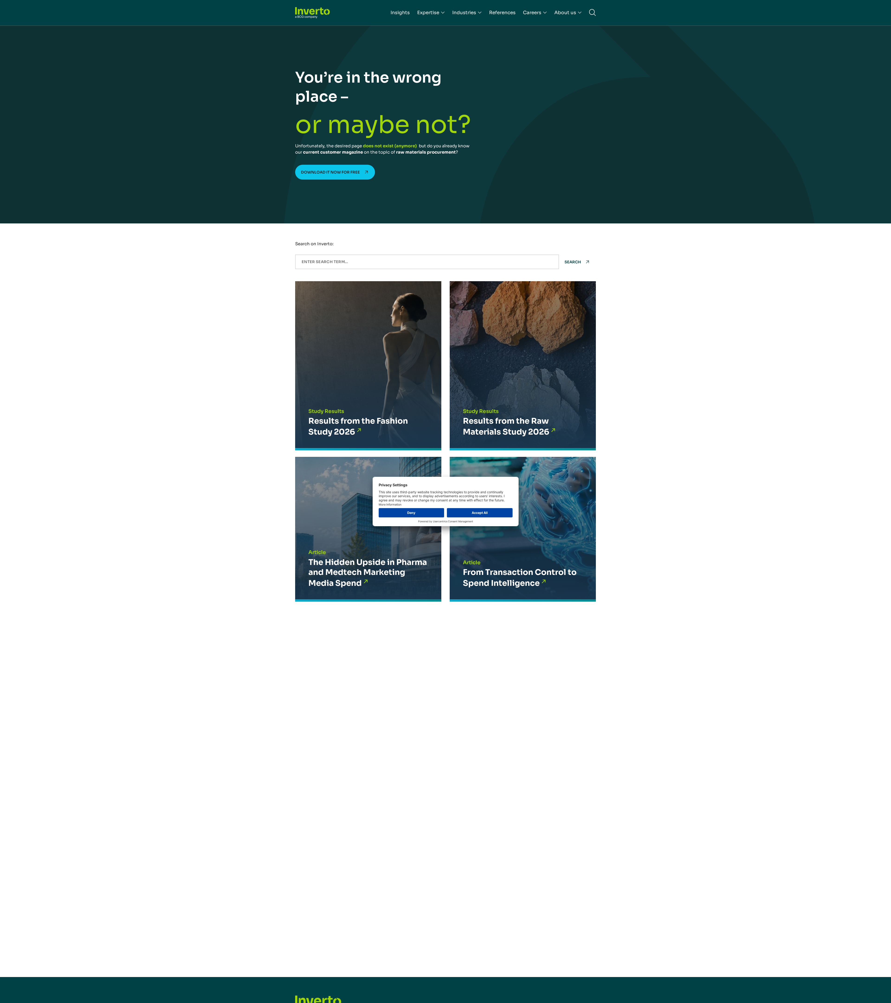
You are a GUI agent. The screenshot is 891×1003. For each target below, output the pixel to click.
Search (573, 262)
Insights (400, 13)
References (502, 13)
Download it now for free (330, 172)
